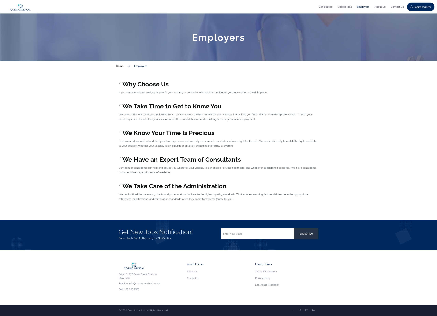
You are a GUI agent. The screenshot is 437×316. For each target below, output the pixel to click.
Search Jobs (345, 6)
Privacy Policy (262, 278)
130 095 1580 (131, 289)
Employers (363, 6)
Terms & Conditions (266, 271)
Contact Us (397, 6)
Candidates (326, 6)
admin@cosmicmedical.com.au (143, 283)
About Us (380, 6)
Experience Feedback (267, 284)
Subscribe (306, 234)
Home (119, 66)
